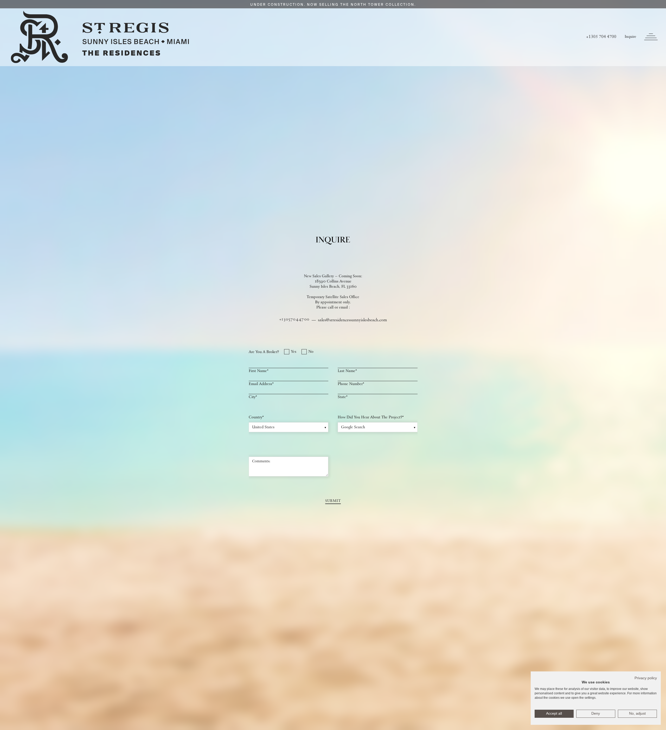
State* (343, 397)
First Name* (258, 371)
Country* (256, 418)
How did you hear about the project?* (371, 418)
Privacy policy (646, 678)
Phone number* (351, 384)
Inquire (630, 37)
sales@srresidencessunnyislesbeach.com (352, 320)
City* (253, 397)
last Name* (347, 371)
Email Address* (261, 384)
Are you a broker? (264, 352)
